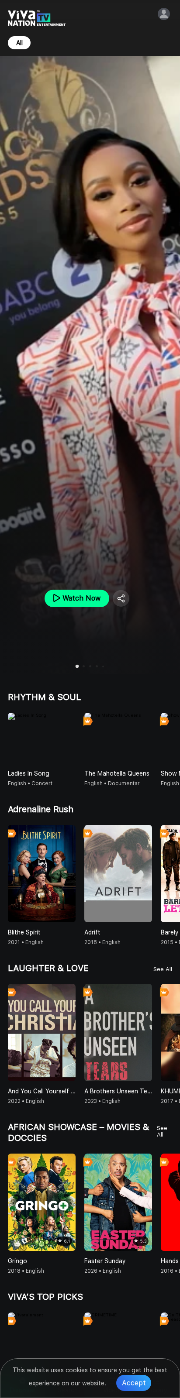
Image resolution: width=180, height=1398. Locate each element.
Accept (134, 1383)
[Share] (121, 598)
